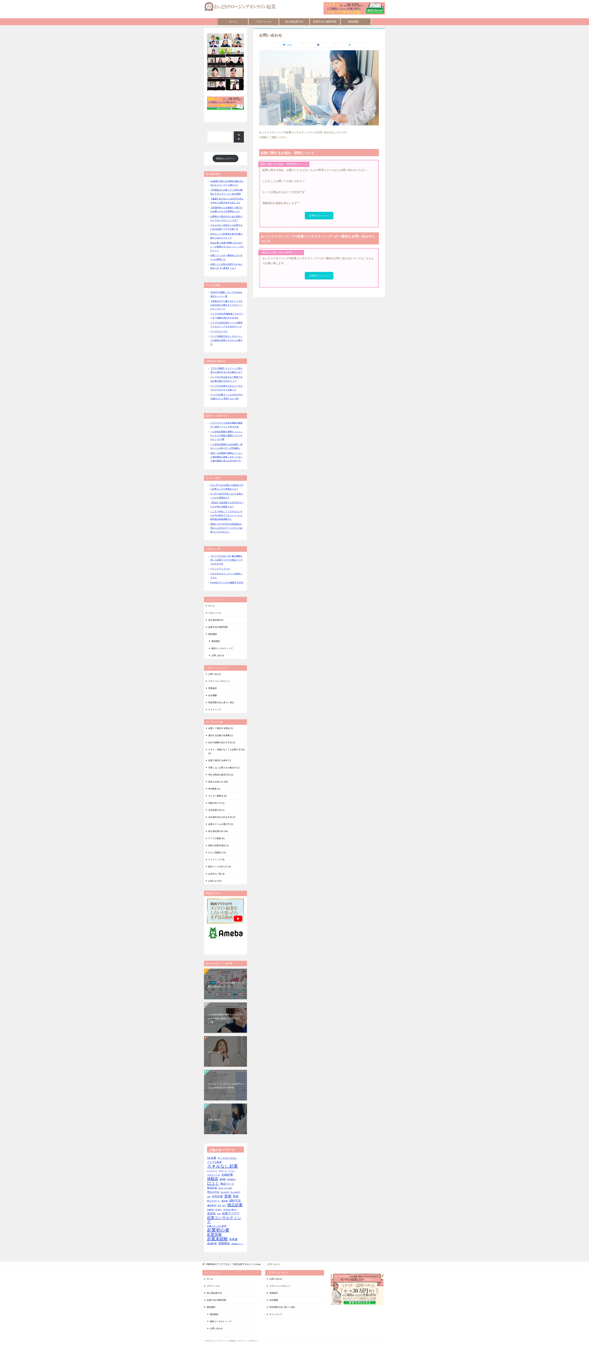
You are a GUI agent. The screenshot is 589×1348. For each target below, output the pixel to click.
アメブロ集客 (214, 1162)
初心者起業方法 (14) (218, 831)
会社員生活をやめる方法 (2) (221, 817)
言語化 (211, 1213)
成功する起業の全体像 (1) (220, 735)
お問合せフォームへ (319, 215)
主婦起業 (227, 1174)
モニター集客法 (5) (217, 796)
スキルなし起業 (222, 1166)
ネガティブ (223, 1171)
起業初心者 (218, 1230)
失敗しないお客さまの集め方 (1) (224, 767)
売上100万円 (235, 1192)
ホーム (233, 21)
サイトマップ (214, 709)
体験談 (212, 1179)
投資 (219, 1206)
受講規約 (212, 688)
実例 (227, 1196)
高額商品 (224, 1243)
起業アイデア (230, 1213)
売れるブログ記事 (225, 1188)
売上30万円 (225, 1192)
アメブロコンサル (218, 331)
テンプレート (212, 1171)
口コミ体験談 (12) (217, 852)
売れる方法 (213, 1192)
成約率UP (211, 1205)
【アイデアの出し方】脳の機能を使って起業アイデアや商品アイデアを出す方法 (226, 560)
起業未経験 (217, 1239)
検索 (239, 137)
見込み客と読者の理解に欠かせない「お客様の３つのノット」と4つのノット (227, 247)
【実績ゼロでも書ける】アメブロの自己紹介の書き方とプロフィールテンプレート (226, 305)
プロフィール (263, 21)
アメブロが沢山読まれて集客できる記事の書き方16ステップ (226, 985)
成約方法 (235, 1200)
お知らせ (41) (214, 881)
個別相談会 (231, 1179)
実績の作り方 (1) (216, 803)
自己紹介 (218, 1210)
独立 (224, 1206)
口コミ (213, 1183)
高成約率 (212, 1243)
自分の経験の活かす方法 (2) (221, 742)
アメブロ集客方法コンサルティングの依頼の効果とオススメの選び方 (226, 340)
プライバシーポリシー (219, 681)
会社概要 (212, 695)
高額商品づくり (237, 1244)
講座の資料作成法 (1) (218, 845)
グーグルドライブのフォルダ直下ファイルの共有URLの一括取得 (226, 1086)
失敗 (208, 1197)
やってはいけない (227, 1158)
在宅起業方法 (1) (216, 810)
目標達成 (210, 1210)
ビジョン (231, 1171)
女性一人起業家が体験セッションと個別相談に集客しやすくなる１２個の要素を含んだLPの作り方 (226, 457)
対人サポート (213, 1201)
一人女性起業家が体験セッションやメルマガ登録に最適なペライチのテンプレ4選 (226, 435)
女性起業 (217, 1196)
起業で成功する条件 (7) (219, 760)
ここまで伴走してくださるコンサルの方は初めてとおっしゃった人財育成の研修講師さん (226, 515)
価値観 (222, 1179)
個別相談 (353, 21)
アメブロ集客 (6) (216, 838)
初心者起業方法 (294, 21)
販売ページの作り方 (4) (219, 866)
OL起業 (211, 1157)
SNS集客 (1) (214, 788)
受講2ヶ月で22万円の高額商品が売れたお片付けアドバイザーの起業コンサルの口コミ (226, 528)
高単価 (233, 1239)
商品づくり (227, 1183)
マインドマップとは (220, 569)
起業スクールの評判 (216, 1226)
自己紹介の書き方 (230, 1210)
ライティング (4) (216, 859)
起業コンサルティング (224, 1220)
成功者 (224, 1201)
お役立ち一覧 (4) (216, 874)
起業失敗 (214, 1235)
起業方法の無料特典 (325, 21)
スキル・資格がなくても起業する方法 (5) (226, 751)
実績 (236, 1196)
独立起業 (235, 1205)
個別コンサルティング (222, 648)
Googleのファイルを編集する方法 (226, 582)
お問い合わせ (217, 655)
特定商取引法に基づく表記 (221, 702)
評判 (219, 1214)
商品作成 (212, 1188)
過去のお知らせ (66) (218, 781)
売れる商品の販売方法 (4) (220, 774)
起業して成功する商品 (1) (220, 728)
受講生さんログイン (225, 158)
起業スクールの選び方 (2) (220, 824)
